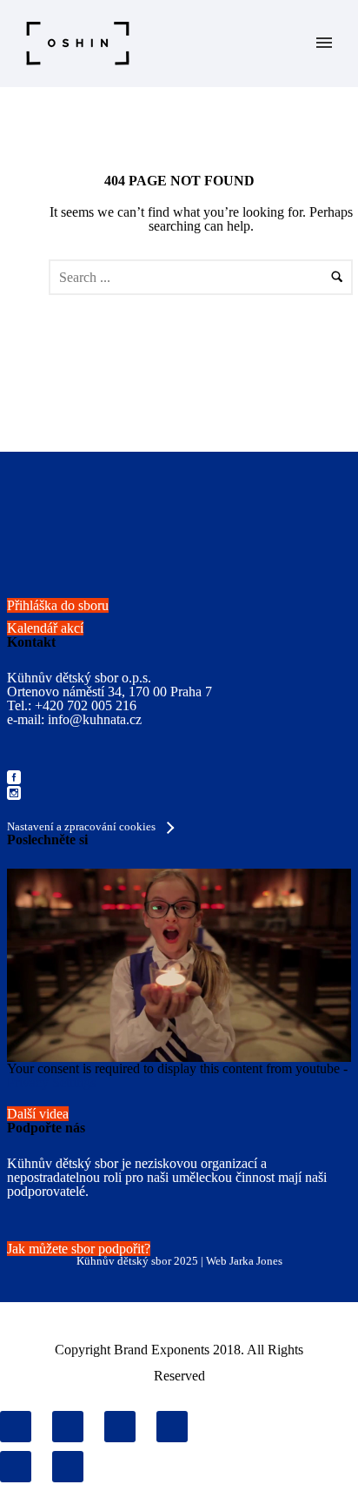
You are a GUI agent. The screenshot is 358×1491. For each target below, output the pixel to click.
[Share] (67, 1426)
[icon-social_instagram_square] (14, 794)
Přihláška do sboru (58, 605)
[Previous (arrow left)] (15, 1466)
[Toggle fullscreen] (120, 1426)
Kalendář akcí (45, 628)
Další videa (38, 1113)
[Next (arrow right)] (67, 1466)
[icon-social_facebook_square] (14, 778)
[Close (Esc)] (15, 1426)
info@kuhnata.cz (95, 719)
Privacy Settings (51, 1082)
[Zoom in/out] (172, 1426)
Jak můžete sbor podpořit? (78, 1248)
